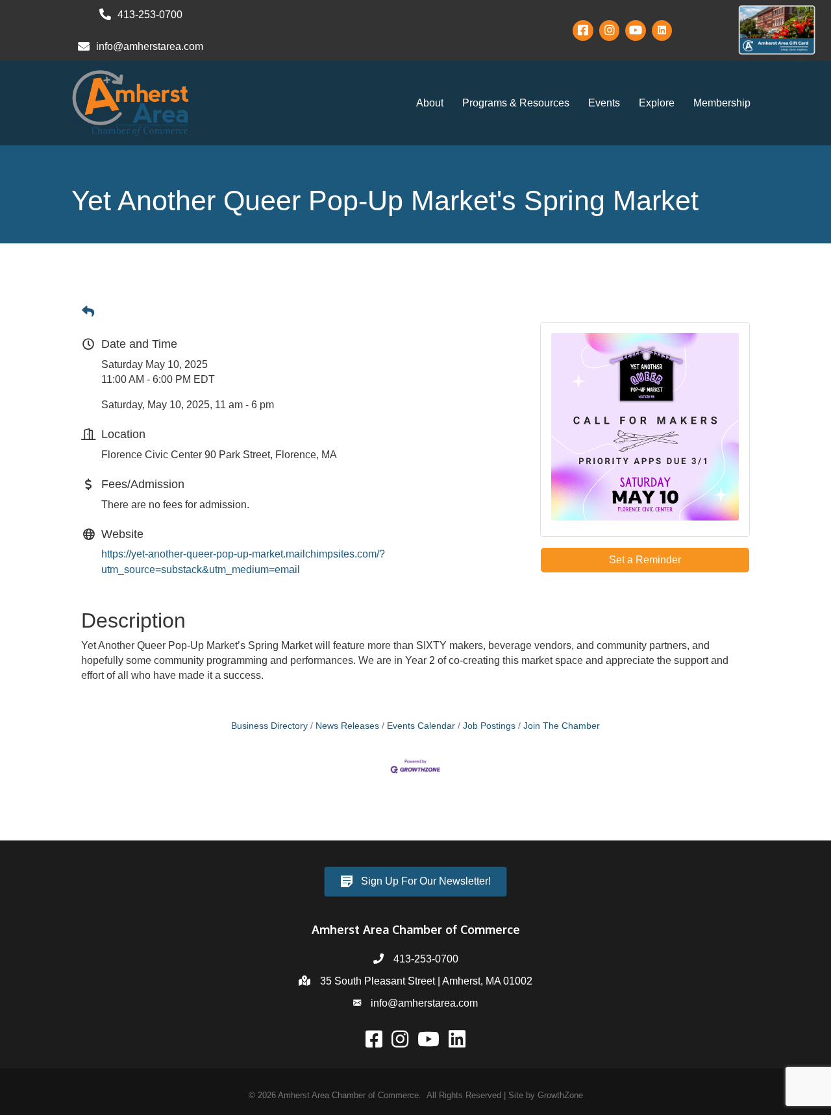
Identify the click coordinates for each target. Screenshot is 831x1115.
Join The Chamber (561, 726)
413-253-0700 (425, 958)
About (429, 102)
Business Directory (269, 726)
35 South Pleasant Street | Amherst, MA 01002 (426, 980)
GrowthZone (560, 1095)
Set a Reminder (645, 559)
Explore (657, 102)
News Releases (347, 726)
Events (604, 102)
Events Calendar (421, 726)
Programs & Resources (515, 102)
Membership (721, 102)
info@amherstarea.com (424, 1003)
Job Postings (489, 726)
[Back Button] (88, 312)
